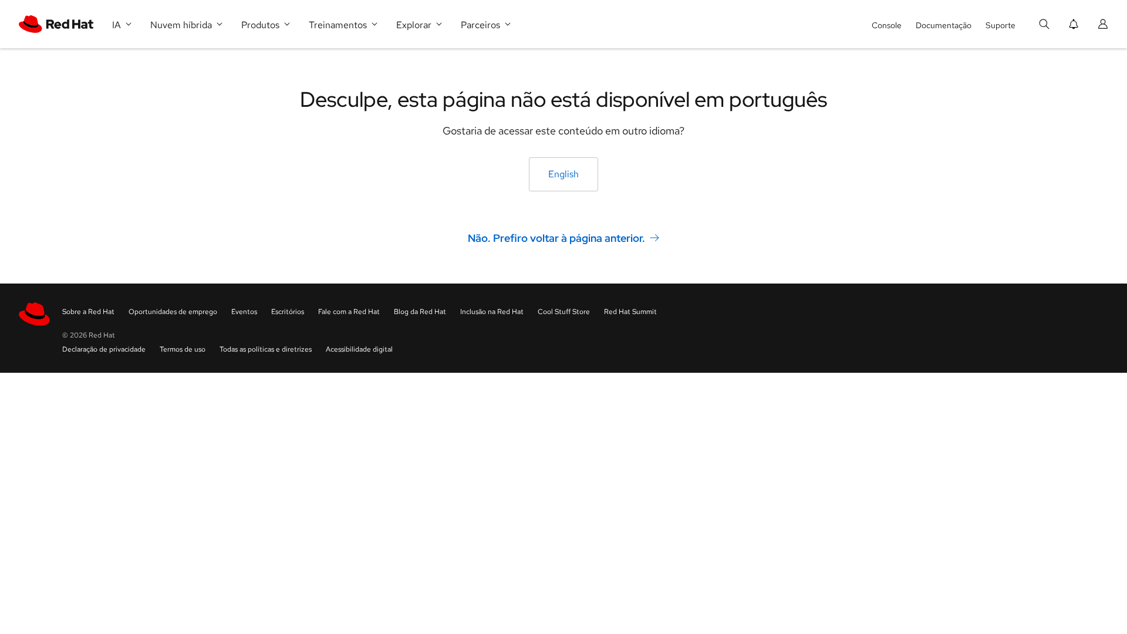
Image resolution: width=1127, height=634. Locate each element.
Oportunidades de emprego (173, 311)
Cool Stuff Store (564, 311)
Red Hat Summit (630, 311)
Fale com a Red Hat (349, 311)
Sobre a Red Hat (88, 311)
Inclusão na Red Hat (492, 311)
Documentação (943, 25)
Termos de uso (182, 349)
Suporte (1000, 25)
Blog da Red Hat (420, 311)
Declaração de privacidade (104, 349)
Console (887, 25)
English (563, 174)
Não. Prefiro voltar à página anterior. (556, 238)
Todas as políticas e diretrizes (266, 349)
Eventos (244, 311)
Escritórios (287, 311)
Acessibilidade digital (359, 349)
